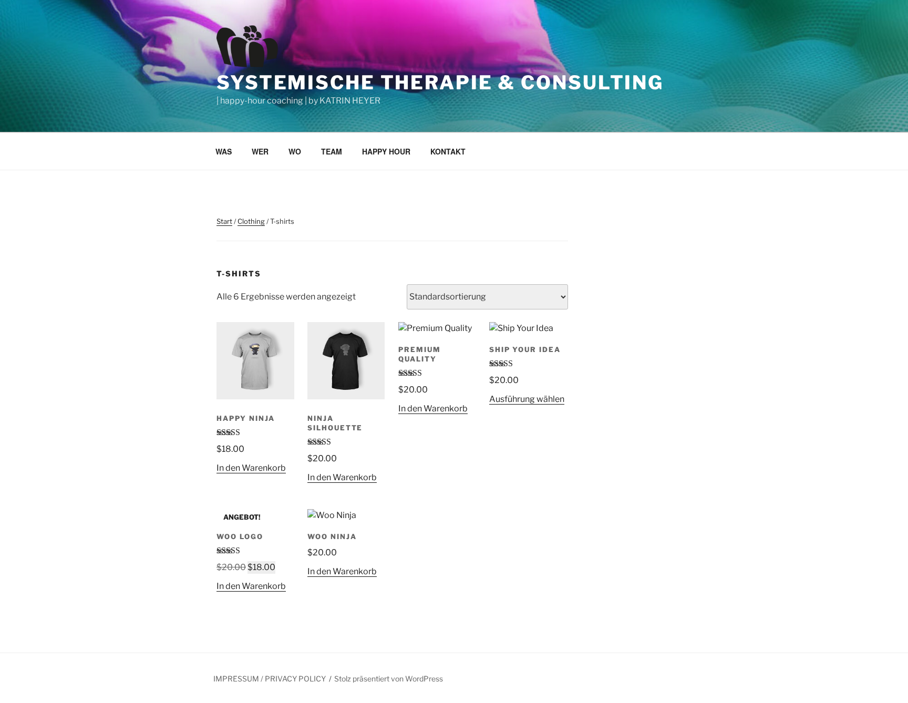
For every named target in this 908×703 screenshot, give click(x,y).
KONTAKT (448, 151)
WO (294, 151)
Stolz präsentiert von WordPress (388, 678)
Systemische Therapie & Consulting (440, 82)
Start (224, 221)
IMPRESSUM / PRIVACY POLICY (269, 678)
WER (260, 151)
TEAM (331, 151)
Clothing (251, 221)
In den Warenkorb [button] (251, 468)
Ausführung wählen (526, 399)
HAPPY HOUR (386, 151)
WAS (223, 151)
